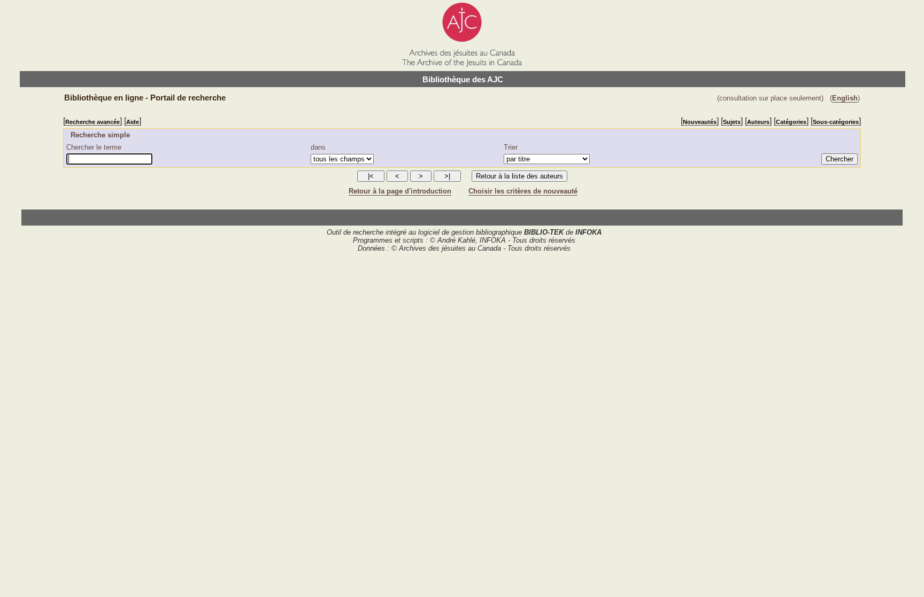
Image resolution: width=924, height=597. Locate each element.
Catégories (791, 122)
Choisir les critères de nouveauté (523, 191)
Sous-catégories (836, 122)
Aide (132, 122)
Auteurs (758, 122)
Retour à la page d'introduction (400, 191)
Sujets (732, 122)
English (845, 98)
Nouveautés (700, 122)
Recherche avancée (92, 122)
